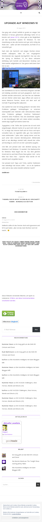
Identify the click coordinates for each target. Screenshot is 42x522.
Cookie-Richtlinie (16, 514)
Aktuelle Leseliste (12, 423)
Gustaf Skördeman (8, 434)
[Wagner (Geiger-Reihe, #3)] (12, 428)
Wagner (5, 432)
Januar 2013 (15, 37)
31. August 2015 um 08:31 (8, 220)
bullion (5, 360)
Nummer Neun (7, 344)
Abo (36, 329)
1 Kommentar (36, 182)
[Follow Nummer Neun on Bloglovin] (21, 321)
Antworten (5, 222)
